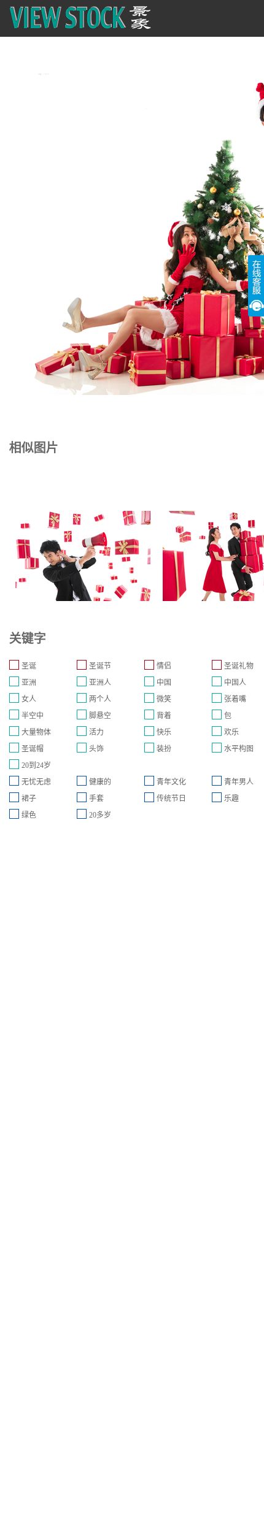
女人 (28, 699)
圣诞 (28, 666)
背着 (164, 715)
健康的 (100, 782)
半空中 (32, 715)
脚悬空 (100, 715)
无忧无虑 (36, 782)
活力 (96, 732)
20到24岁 (36, 765)
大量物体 (36, 732)
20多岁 (100, 815)
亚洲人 (100, 682)
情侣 (164, 666)
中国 (164, 682)
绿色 (28, 815)
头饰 (96, 749)
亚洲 (28, 682)
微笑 (164, 699)
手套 (96, 798)
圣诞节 (100, 666)
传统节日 (171, 798)
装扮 (164, 749)
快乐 (164, 732)
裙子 (28, 798)
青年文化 (171, 782)
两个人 (100, 699)
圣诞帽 (32, 749)
